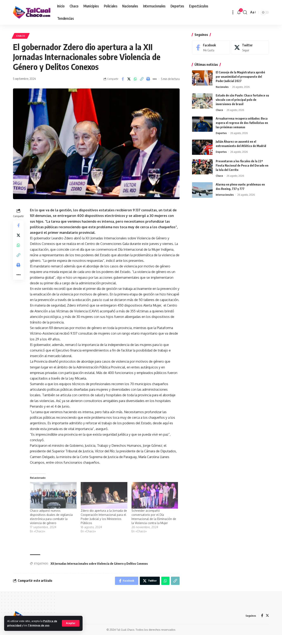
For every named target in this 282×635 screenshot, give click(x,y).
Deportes (221, 133)
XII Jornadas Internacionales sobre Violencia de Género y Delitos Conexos (99, 563)
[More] (155, 79)
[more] (233, 12)
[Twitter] (250, 47)
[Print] (148, 79)
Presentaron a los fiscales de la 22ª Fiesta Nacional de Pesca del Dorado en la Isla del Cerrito (242, 166)
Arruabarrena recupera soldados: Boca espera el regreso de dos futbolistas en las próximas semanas (242, 123)
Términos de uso (38, 625)
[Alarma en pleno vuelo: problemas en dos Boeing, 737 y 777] (202, 190)
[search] (245, 12)
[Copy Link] (142, 79)
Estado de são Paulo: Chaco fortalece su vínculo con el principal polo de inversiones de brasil (242, 100)
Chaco (20, 35)
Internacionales (225, 194)
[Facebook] (211, 47)
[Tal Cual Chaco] (32, 12)
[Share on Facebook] (123, 79)
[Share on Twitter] (129, 79)
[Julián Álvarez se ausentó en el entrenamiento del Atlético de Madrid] (202, 147)
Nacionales (222, 87)
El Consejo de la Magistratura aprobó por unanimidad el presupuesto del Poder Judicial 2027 (240, 77)
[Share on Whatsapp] (135, 79)
